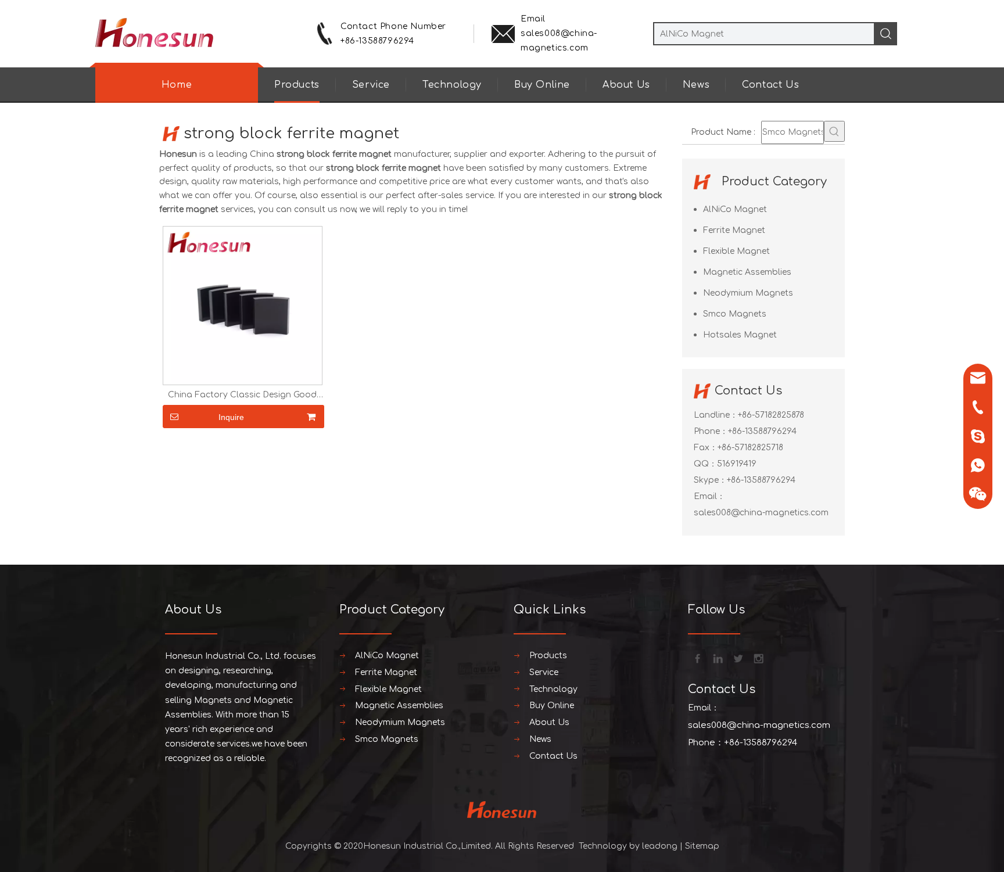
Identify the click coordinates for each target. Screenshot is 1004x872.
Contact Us (770, 85)
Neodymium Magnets (748, 293)
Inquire (231, 417)
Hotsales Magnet (740, 335)
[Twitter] (737, 657)
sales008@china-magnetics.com (761, 512)
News (696, 85)
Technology (452, 85)
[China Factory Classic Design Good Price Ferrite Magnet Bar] (242, 305)
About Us (626, 85)
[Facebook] (696, 657)
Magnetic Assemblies (747, 272)
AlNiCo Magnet (735, 209)
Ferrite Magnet (734, 230)
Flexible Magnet (736, 251)
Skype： (710, 480)
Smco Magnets (734, 314)
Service (371, 85)
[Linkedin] (717, 657)
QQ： (705, 464)
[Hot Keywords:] (834, 131)
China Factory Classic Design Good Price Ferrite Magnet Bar (242, 395)
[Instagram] (757, 657)
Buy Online (542, 85)
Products (297, 85)
